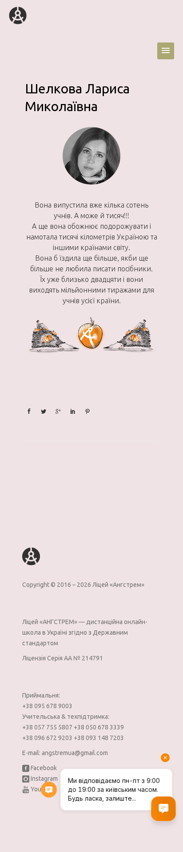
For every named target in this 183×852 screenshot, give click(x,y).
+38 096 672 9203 (48, 737)
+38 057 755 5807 (48, 727)
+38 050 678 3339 (99, 727)
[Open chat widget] (163, 808)
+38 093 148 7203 (99, 737)
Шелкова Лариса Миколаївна (77, 97)
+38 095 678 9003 (47, 705)
